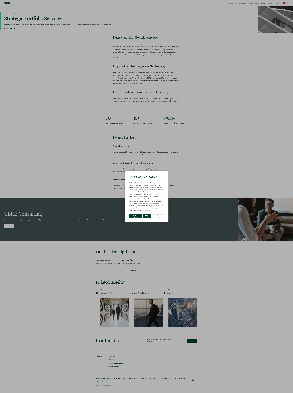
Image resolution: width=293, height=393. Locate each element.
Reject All (146, 216)
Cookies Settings (158, 216)
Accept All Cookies (135, 216)
